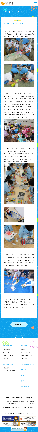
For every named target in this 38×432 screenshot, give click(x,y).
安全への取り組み (8, 355)
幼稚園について (7, 346)
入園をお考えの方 (8, 364)
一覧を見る (19, 325)
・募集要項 (6, 368)
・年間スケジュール (26, 352)
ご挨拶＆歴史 (6, 349)
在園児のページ (25, 386)
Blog (22, 375)
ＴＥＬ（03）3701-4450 (10, 403)
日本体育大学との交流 (27, 364)
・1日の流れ (24, 349)
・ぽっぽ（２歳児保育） (9, 371)
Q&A (22, 381)
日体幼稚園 (7, 3)
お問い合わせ (28, 408)
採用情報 (5, 358)
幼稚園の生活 (25, 346)
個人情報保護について (13, 408)
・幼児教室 (24, 358)
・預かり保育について (27, 355)
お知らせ (23, 370)
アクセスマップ (7, 352)
